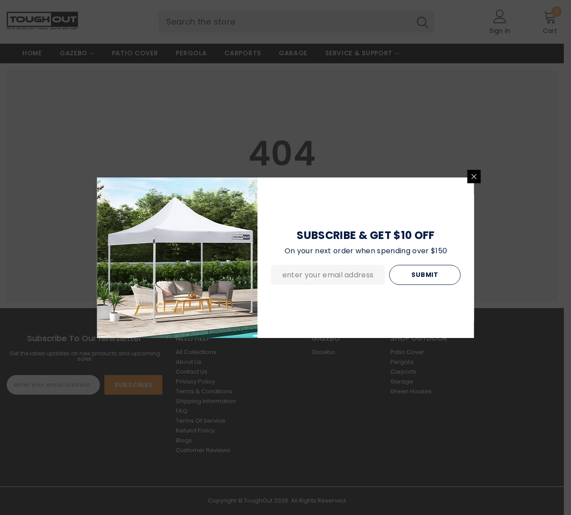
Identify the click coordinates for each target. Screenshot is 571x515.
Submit (424, 274)
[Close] (474, 176)
